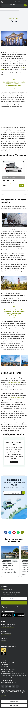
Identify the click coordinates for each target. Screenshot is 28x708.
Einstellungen (3, 697)
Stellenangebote (5, 636)
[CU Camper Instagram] (9, 686)
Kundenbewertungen (6, 634)
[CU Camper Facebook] (2, 686)
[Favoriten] (11, 2)
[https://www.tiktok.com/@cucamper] (17, 686)
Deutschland (15, 561)
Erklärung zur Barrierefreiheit (7, 643)
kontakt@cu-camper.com (7, 680)
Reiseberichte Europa (7, 561)
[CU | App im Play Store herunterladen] (18, 615)
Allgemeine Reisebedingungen (8, 624)
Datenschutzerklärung (12, 606)
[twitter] (9, 532)
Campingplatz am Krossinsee (15, 397)
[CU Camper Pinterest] (6, 686)
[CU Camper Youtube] (13, 686)
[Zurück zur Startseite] (2, 2)
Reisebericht (9, 563)
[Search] (22, 2)
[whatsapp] (18, 532)
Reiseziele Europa (10, 9)
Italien (4, 563)
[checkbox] (2, 606)
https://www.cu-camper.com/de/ (8, 682)
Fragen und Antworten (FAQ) (7, 627)
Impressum (3, 641)
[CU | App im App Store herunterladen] (6, 615)
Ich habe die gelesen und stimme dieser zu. (14, 607)
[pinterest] (14, 532)
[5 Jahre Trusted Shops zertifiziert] (14, 651)
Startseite (3, 9)
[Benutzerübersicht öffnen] (15, 2)
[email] (22, 532)
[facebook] (5, 532)
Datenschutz (4, 638)
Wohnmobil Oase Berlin (14, 382)
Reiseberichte (4, 631)
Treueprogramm (5, 629)
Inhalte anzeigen (14, 462)
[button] (25, 5)
